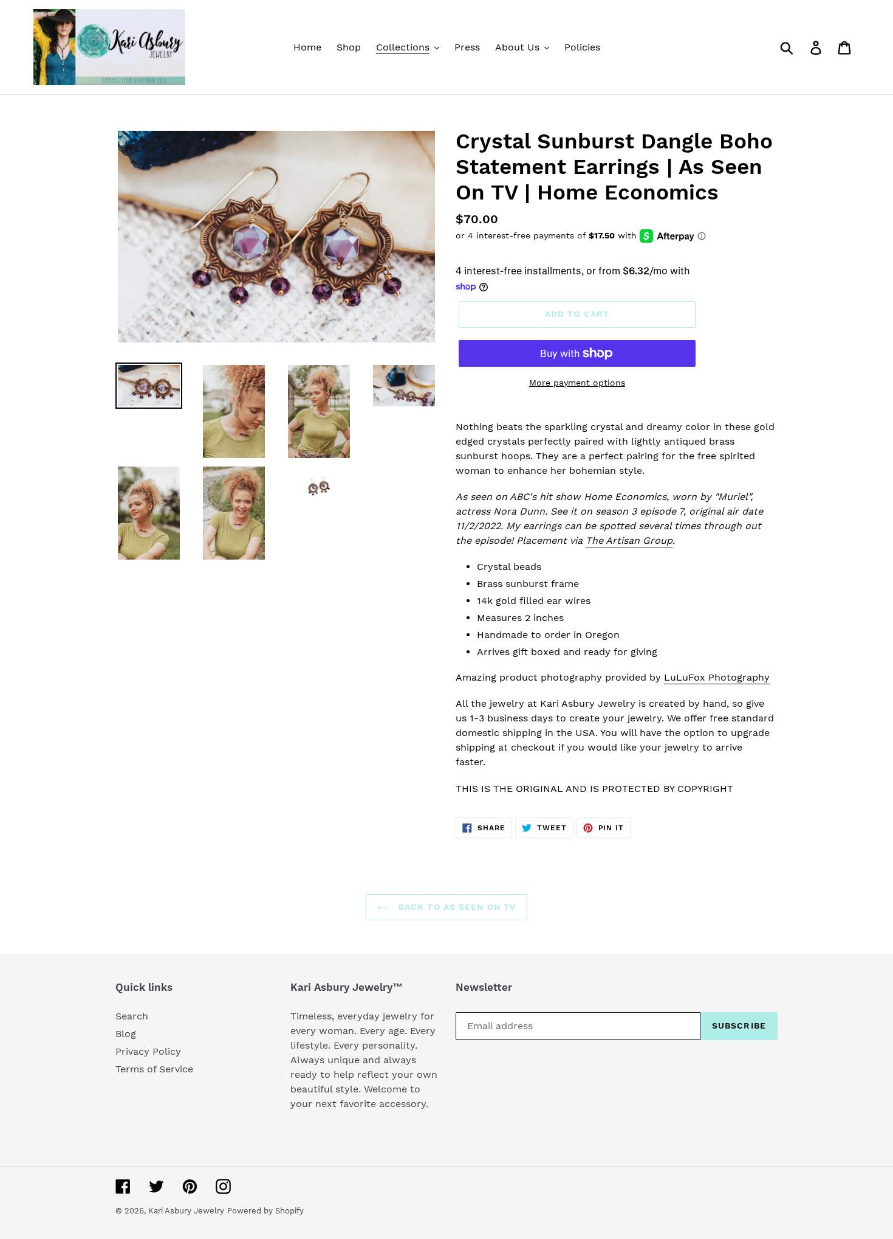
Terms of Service (154, 1069)
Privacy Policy (148, 1051)
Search (131, 1016)
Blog (125, 1033)
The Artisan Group (629, 540)
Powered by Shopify (265, 1210)
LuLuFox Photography (717, 677)
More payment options (577, 382)
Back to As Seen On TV (455, 907)
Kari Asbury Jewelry (186, 1210)
